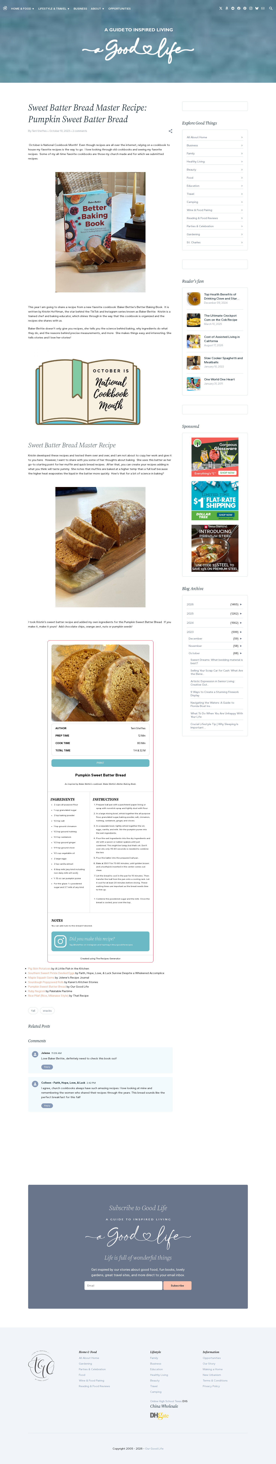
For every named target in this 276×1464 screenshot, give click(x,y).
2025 (190, 613)
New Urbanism (212, 1375)
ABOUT (96, 8)
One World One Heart (219, 379)
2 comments (79, 131)
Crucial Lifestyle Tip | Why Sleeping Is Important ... (214, 725)
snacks (47, 1010)
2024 (190, 622)
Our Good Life (154, 1448)
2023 (190, 632)
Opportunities (119, 8)
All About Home (197, 137)
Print (100, 763)
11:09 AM (56, 1053)
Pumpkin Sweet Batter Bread (47, 986)
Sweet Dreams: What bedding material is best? (217, 661)
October (194, 653)
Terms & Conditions (215, 1380)
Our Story (209, 1363)
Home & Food (21, 8)
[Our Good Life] (138, 46)
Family (191, 153)
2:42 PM (91, 1082)
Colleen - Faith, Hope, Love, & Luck (63, 1082)
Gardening (193, 234)
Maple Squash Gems (41, 977)
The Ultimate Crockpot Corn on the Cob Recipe (220, 318)
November (195, 646)
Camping (192, 202)
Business (80, 8)
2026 (190, 604)
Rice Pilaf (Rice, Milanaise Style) (48, 995)
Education (193, 185)
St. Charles (194, 242)
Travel (190, 194)
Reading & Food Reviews (202, 218)
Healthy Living (196, 161)
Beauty (191, 169)
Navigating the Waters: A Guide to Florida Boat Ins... (212, 704)
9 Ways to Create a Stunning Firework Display (215, 693)
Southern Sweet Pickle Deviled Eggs (51, 973)
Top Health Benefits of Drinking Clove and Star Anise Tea (220, 296)
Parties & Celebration (200, 226)
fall (33, 1010)
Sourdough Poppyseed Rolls (46, 982)
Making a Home (213, 1369)
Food (190, 177)
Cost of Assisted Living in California (222, 339)
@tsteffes (78, 945)
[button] (170, 131)
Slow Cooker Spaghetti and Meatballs (223, 360)
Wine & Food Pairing (199, 210)
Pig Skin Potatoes (39, 968)
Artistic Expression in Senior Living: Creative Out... (213, 683)
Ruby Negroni (36, 991)
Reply (47, 1067)
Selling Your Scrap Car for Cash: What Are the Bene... (217, 672)
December (195, 638)
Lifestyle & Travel (52, 8)
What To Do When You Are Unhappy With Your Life (217, 715)
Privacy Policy (211, 1386)
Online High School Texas (166, 1401)
